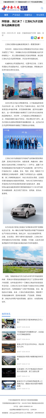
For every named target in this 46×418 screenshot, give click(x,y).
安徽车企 (28, 15)
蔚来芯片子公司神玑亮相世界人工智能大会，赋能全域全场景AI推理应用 (30, 383)
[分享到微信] (35, 38)
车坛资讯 (40, 15)
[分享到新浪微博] (39, 38)
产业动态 (16, 15)
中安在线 (11, 400)
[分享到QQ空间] (42, 38)
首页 (6, 15)
